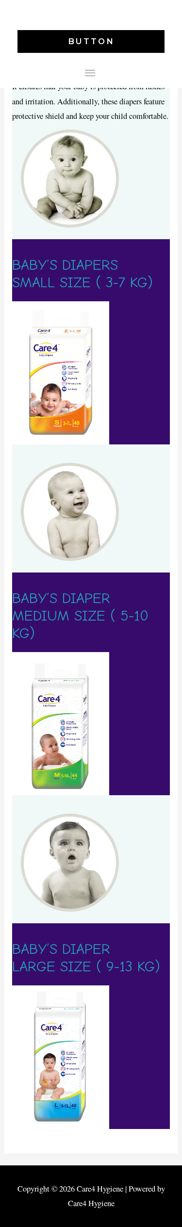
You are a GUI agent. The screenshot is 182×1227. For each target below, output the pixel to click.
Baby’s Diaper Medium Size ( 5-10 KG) (80, 616)
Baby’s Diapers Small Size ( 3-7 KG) (82, 274)
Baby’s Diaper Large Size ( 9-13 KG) (86, 958)
